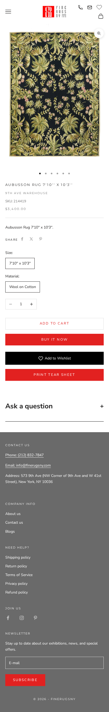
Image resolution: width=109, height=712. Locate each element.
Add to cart (55, 323)
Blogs (10, 531)
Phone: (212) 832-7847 (24, 455)
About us (13, 513)
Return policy (16, 566)
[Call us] (80, 7)
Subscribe (25, 680)
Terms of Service (19, 574)
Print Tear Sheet (54, 374)
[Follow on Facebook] (8, 617)
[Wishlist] (100, 6)
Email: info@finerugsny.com (28, 465)
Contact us (14, 522)
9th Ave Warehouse (26, 193)
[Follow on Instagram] (21, 617)
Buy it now (54, 339)
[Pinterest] (40, 239)
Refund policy (16, 592)
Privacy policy (16, 583)
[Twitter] (31, 239)
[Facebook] (22, 239)
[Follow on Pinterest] (35, 617)
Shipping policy (17, 557)
